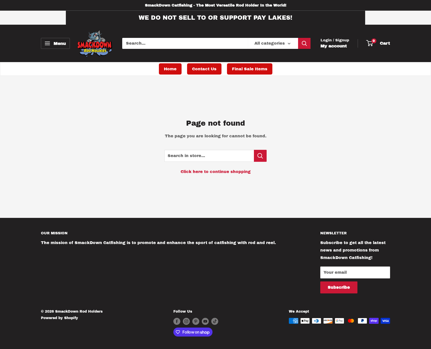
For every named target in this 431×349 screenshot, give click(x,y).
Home (170, 69)
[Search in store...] (260, 156)
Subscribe (339, 287)
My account (334, 46)
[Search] (304, 43)
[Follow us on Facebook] (176, 321)
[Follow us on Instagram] (186, 321)
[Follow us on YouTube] (205, 321)
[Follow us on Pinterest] (195, 321)
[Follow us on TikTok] (214, 321)
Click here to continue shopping (216, 172)
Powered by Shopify (59, 318)
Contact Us (204, 69)
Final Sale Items (249, 69)
